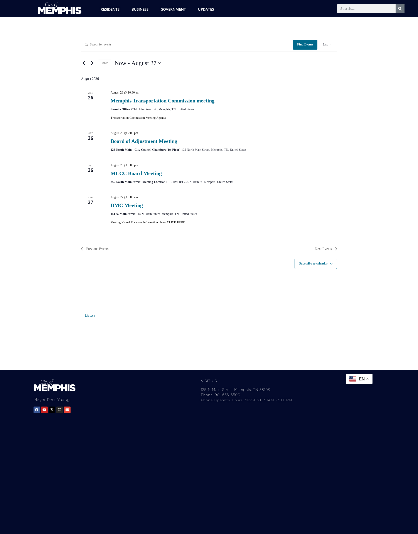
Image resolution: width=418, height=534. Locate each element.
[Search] (400, 8)
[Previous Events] (83, 63)
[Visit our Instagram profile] (59, 410)
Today (104, 62)
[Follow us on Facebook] (37, 410)
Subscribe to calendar (313, 263)
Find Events (305, 44)
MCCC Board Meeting (136, 173)
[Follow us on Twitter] (52, 410)
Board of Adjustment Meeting (144, 141)
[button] (90, 315)
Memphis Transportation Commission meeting (162, 101)
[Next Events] (92, 63)
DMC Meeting (127, 205)
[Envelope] (67, 410)
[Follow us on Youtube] (44, 410)
